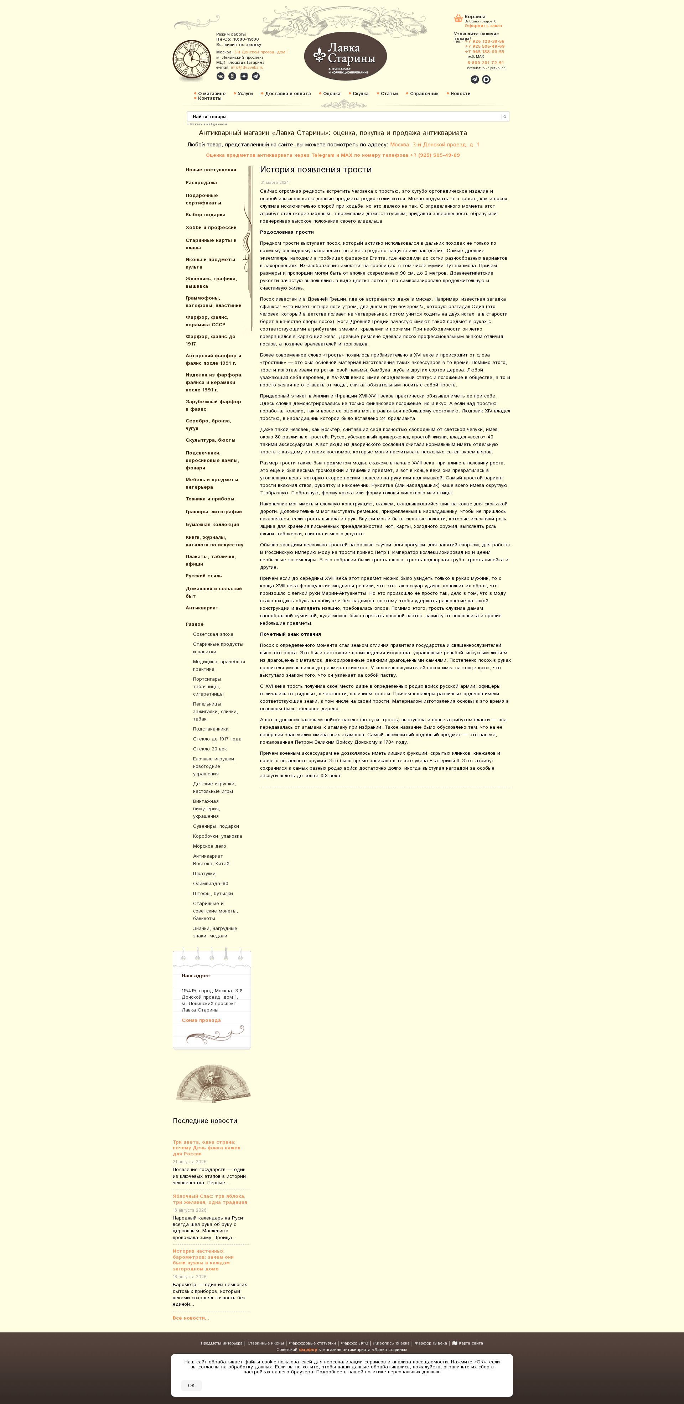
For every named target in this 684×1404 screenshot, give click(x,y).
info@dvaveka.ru (247, 67)
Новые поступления (211, 169)
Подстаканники (211, 729)
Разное (195, 624)
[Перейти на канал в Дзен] (244, 76)
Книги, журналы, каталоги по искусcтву (214, 541)
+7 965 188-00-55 (484, 52)
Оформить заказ (483, 25)
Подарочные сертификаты (203, 199)
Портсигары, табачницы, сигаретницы (208, 687)
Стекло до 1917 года (217, 739)
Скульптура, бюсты (210, 440)
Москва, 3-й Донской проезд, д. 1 (434, 145)
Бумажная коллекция (212, 524)
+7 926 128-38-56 (484, 41)
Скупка (361, 94)
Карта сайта (470, 1343)
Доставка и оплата (288, 94)
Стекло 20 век (210, 749)
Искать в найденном (208, 124)
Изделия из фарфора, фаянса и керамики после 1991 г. (214, 382)
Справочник (424, 94)
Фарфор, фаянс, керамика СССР (207, 321)
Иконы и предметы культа (210, 263)
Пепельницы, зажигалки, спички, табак (215, 712)
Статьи (389, 94)
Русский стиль (204, 575)
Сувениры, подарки (216, 826)
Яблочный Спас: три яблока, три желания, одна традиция (210, 1200)
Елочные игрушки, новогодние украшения (214, 766)
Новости (461, 94)
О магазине (212, 94)
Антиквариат (202, 608)
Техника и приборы (210, 499)
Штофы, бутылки (213, 893)
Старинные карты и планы (211, 244)
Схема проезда (201, 1020)
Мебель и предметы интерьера (212, 483)
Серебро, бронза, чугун (208, 424)
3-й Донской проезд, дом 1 (261, 52)
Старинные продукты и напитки (218, 648)
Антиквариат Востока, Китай (211, 860)
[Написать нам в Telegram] (459, 75)
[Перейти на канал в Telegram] (256, 76)
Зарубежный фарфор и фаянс (213, 405)
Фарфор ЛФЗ (355, 1343)
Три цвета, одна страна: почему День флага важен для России (206, 1148)
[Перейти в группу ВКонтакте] (220, 76)
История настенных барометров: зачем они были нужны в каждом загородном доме (203, 1260)
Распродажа (201, 182)
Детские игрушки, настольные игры (214, 787)
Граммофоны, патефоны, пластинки (214, 302)
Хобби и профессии (211, 227)
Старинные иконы (266, 1343)
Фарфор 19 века (431, 1343)
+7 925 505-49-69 (485, 46)
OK (191, 1385)
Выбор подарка (206, 214)
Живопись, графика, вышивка (211, 282)
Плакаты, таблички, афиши (211, 560)
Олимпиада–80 (210, 883)
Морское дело (209, 846)
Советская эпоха (213, 634)
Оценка (332, 94)
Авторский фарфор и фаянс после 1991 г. (213, 359)
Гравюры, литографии (214, 511)
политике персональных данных (402, 1372)
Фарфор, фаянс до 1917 (210, 340)
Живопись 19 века (392, 1343)
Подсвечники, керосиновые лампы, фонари (212, 460)
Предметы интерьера (222, 1343)
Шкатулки (204, 873)
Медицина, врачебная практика (219, 665)
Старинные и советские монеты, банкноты (215, 911)
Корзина (475, 17)
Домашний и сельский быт (214, 592)
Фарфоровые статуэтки (313, 1343)
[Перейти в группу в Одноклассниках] (232, 76)
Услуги (245, 94)
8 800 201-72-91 (485, 63)
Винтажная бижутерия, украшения (206, 809)
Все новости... (191, 1318)
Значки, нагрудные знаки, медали (215, 932)
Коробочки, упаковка (217, 836)
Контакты (210, 98)
